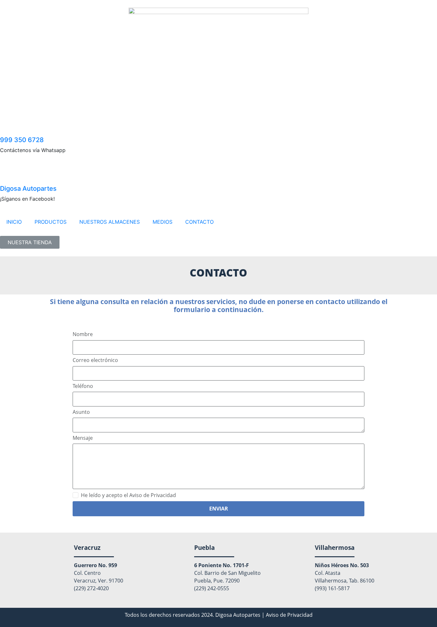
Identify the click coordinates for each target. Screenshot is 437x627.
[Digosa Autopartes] (8, 175)
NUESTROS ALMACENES (109, 222)
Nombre (83, 334)
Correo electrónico (95, 360)
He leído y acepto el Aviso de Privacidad (128, 495)
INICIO (14, 222)
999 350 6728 (22, 140)
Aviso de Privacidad (289, 614)
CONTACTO (199, 222)
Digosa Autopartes (28, 188)
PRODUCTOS (51, 222)
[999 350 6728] (8, 126)
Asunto (81, 412)
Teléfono (83, 386)
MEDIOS (162, 222)
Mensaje (83, 438)
